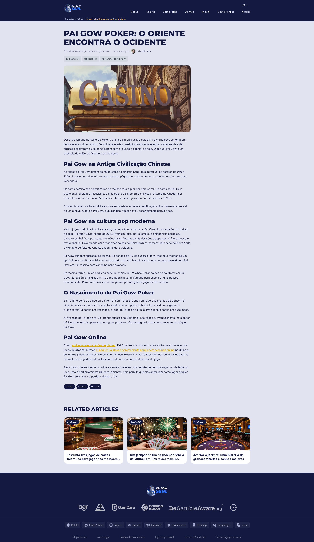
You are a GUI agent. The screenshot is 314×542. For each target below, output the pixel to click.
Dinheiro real (225, 12)
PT (243, 5)
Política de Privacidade (132, 537)
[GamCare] (123, 507)
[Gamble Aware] (196, 507)
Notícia (246, 12)
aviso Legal (103, 537)
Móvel (206, 12)
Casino (150, 12)
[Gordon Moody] (152, 507)
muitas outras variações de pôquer (93, 345)
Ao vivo (189, 12)
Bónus (135, 12)
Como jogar (170, 12)
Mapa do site (80, 537)
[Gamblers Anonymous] (100, 507)
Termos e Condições (195, 537)
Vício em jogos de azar (229, 537)
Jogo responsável (164, 537)
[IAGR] (83, 507)
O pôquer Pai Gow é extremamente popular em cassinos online (135, 350)
